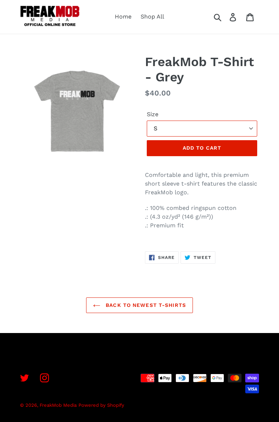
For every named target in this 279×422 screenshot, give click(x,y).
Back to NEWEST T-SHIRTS (145, 305)
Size (152, 114)
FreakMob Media (58, 405)
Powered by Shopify (101, 405)
